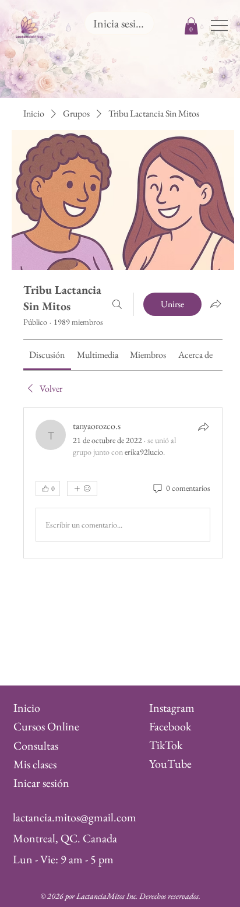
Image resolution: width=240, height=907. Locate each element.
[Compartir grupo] (216, 304)
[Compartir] (203, 427)
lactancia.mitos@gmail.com (74, 817)
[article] (123, 483)
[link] (47, 355)
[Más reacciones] (82, 488)
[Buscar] (117, 304)
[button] (191, 25)
